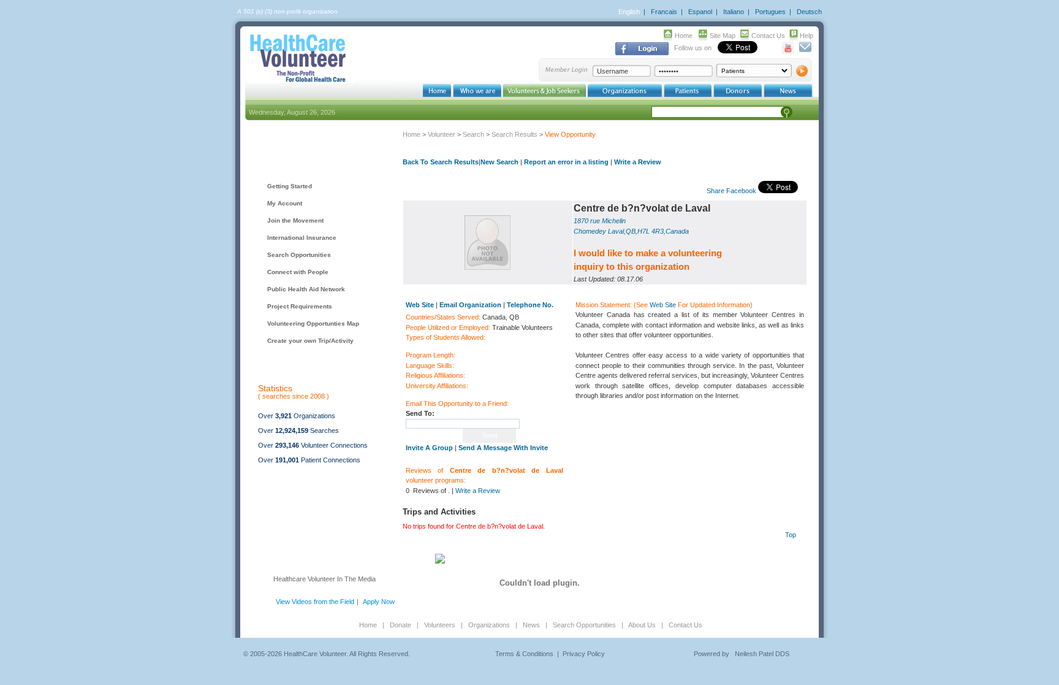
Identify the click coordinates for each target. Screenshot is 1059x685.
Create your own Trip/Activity (310, 340)
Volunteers (439, 625)
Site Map (722, 35)
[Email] (805, 51)
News (531, 625)
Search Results (514, 134)
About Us (642, 625)
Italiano (733, 11)
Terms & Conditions (524, 653)
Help (806, 35)
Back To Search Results (441, 162)
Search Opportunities (299, 254)
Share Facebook (731, 190)
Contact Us (768, 35)
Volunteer (441, 134)
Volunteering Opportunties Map (313, 323)
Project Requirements (299, 306)
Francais (664, 11)
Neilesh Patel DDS (762, 653)
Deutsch (809, 11)
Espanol (700, 11)
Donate (400, 625)
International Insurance (301, 237)
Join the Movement (295, 220)
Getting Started (289, 186)
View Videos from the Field (315, 601)
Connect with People (297, 272)
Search (473, 134)
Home (684, 35)
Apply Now (379, 601)
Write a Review (637, 162)
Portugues (770, 11)
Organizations (489, 625)
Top (790, 534)
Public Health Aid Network (306, 289)
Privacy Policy (584, 653)
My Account (284, 203)
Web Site (663, 304)
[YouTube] (788, 51)
